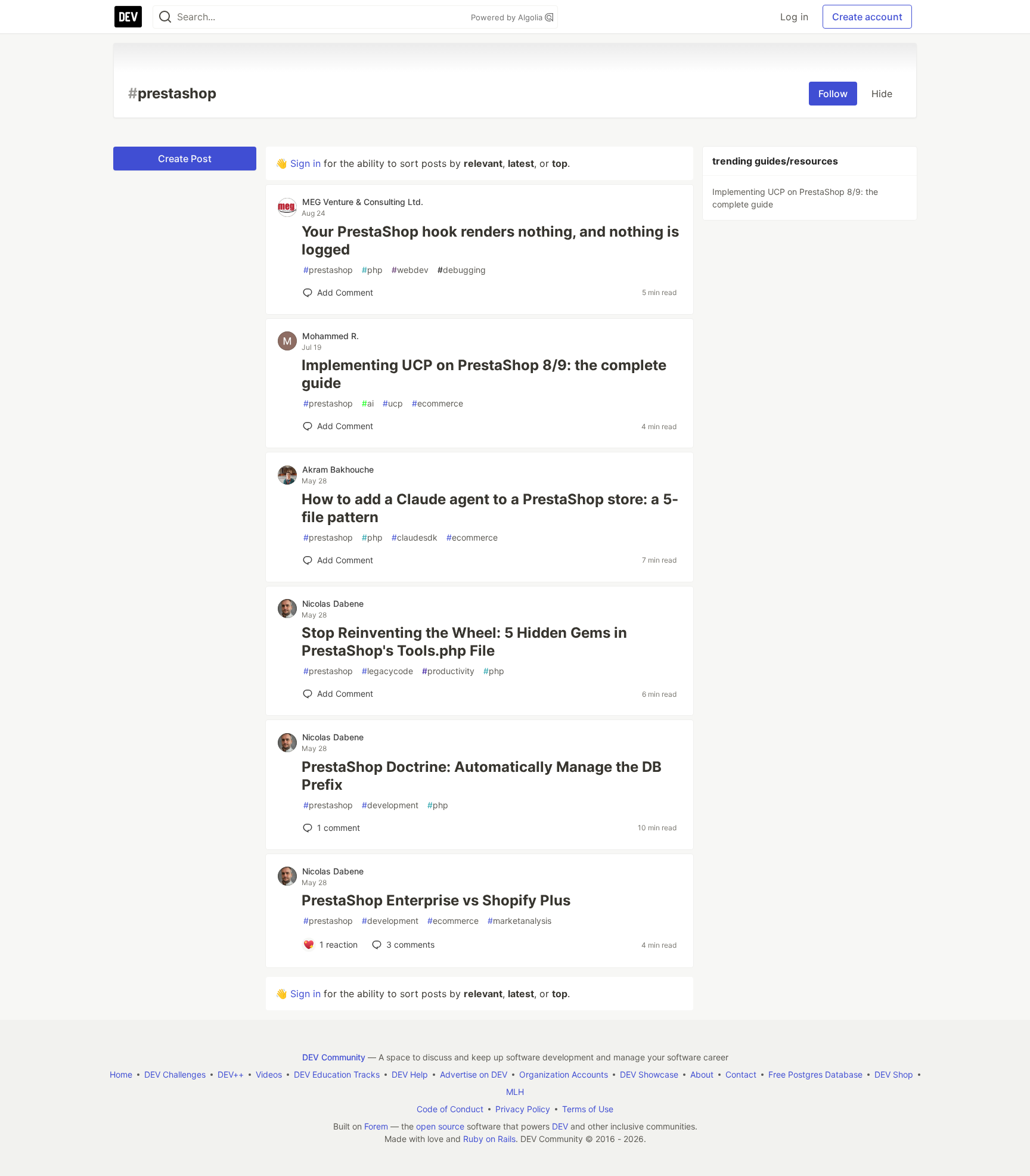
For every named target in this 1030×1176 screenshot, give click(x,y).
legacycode (387, 671)
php (372, 270)
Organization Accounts (563, 1074)
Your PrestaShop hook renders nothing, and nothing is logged (490, 240)
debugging (462, 270)
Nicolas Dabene (333, 603)
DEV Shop (893, 1074)
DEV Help (410, 1074)
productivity (448, 671)
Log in (794, 17)
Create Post (185, 159)
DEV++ (231, 1074)
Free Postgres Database (815, 1074)
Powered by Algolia (508, 17)
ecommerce (437, 403)
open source (440, 1126)
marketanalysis (519, 921)
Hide (881, 94)
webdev (410, 270)
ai (368, 403)
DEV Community (333, 1057)
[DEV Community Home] (128, 17)
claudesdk (415, 537)
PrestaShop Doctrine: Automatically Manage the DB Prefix (482, 775)
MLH (515, 1092)
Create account (867, 17)
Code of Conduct (450, 1109)
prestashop (328, 270)
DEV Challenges (175, 1074)
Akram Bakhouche (338, 469)
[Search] (165, 17)
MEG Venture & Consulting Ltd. (362, 202)
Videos (269, 1074)
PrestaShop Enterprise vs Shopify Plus (436, 900)
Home (121, 1074)
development (390, 805)
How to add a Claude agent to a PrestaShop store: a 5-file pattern (490, 508)
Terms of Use (587, 1109)
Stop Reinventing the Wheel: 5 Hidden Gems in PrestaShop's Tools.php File (464, 641)
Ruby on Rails (489, 1139)
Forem (376, 1126)
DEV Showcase (649, 1074)
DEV (560, 1126)
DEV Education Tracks (337, 1074)
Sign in (305, 163)
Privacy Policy (522, 1109)
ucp (393, 403)
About (701, 1074)
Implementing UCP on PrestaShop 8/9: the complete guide (484, 374)
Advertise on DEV (473, 1074)
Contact (740, 1074)
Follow (833, 94)
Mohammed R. (330, 336)
